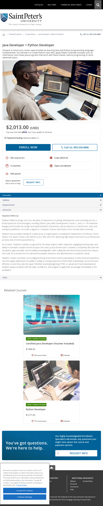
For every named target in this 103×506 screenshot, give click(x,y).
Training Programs (15, 34)
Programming (30, 34)
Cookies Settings (24, 497)
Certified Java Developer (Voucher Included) (50, 343)
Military (73, 481)
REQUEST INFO (33, 182)
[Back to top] (51, 477)
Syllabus (6, 200)
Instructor (7, 209)
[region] (24, 483)
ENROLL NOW (28, 147)
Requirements (9, 205)
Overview (7, 195)
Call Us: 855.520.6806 (90, 34)
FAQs (5, 277)
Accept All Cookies (25, 490)
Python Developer (36, 409)
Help (72, 489)
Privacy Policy (85, 499)
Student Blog (87, 481)
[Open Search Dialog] (97, 4)
